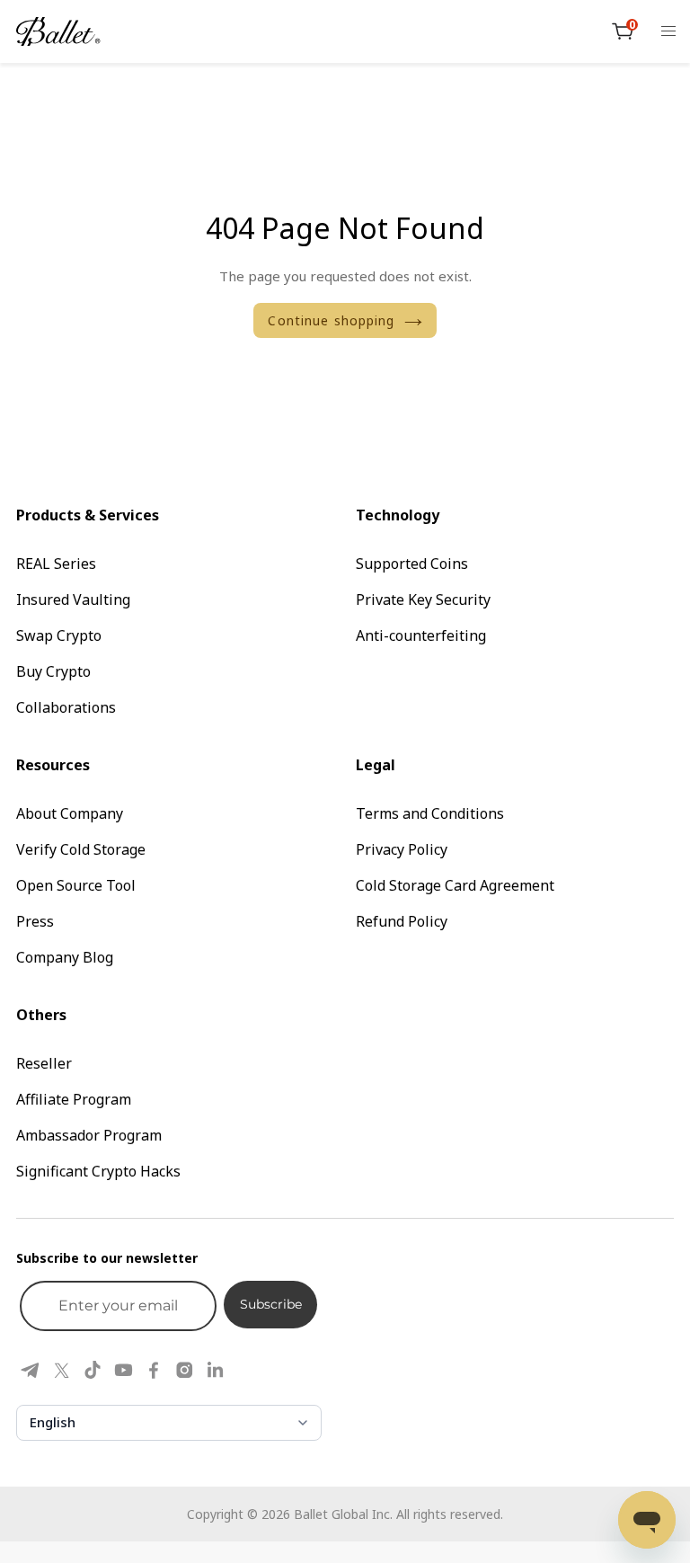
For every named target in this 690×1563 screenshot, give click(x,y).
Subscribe (271, 1304)
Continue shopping (331, 320)
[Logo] (58, 31)
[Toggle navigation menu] (668, 31)
